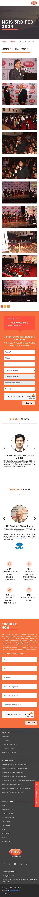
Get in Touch (6, 841)
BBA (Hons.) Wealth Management (13, 792)
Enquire (31, 723)
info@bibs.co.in (8, 876)
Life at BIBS (6, 825)
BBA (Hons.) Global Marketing (12, 784)
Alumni (4, 829)
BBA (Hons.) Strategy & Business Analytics (16, 788)
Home (4, 42)
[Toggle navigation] (4, 3)
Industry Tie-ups (7, 813)
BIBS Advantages (8, 809)
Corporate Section (8, 817)
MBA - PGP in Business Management (14, 764)
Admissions (5, 833)
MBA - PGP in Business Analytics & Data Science (18, 780)
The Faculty (6, 741)
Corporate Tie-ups (8, 748)
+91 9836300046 (12, 319)
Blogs (3, 805)
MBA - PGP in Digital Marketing (12, 772)
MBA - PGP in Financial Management (14, 776)
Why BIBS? (5, 737)
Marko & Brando (15, 890)
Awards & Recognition (9, 745)
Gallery (12, 42)
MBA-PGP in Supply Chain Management (15, 768)
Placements (6, 821)
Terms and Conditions (9, 752)
